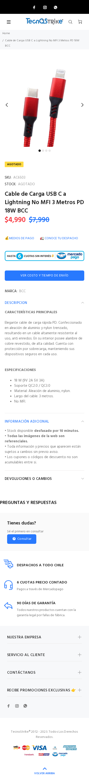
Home (6, 33)
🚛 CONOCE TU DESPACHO (59, 238)
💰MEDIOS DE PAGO (19, 238)
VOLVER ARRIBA (44, 773)
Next (82, 104)
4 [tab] (49, 150)
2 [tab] (43, 150)
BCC (22, 291)
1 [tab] (39, 150)
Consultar (24, 539)
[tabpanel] (44, 102)
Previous (6, 104)
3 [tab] (46, 150)
